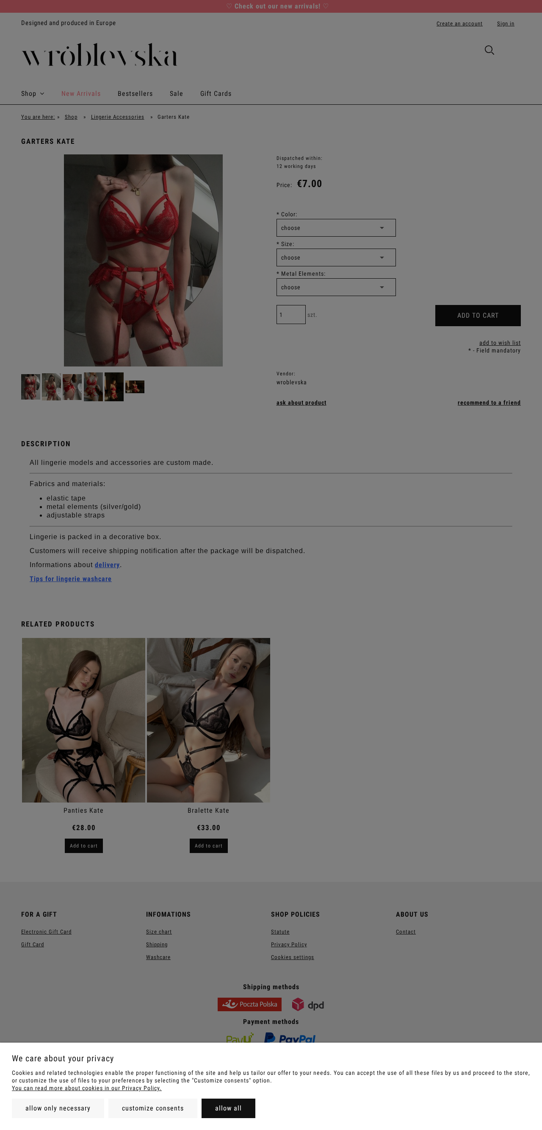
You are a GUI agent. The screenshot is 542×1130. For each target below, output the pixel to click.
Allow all (228, 1108)
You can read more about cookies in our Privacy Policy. (87, 1088)
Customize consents (153, 1108)
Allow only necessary (58, 1108)
